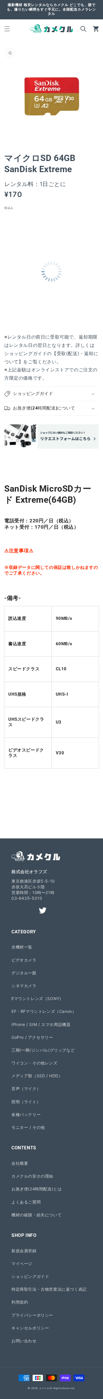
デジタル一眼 (24, 972)
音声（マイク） (26, 1088)
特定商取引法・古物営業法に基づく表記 (49, 1289)
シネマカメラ (24, 985)
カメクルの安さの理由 (32, 1176)
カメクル (44, 1388)
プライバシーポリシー (32, 1315)
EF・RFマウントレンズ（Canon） (43, 1011)
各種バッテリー (26, 1114)
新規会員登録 (24, 1250)
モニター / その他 (28, 1127)
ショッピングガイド (30, 1276)
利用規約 (19, 1302)
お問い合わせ (24, 1340)
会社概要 (19, 1163)
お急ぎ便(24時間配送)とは (36, 1188)
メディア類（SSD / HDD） (37, 1075)
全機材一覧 (21, 946)
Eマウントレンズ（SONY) (36, 998)
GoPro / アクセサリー (32, 1037)
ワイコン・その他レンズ (34, 1062)
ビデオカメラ (24, 960)
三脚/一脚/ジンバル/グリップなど (43, 1050)
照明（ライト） (26, 1101)
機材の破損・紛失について (36, 1214)
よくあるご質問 (26, 1202)
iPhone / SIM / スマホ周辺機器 (40, 1024)
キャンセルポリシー (30, 1327)
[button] (7, 28)
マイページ (21, 1263)
